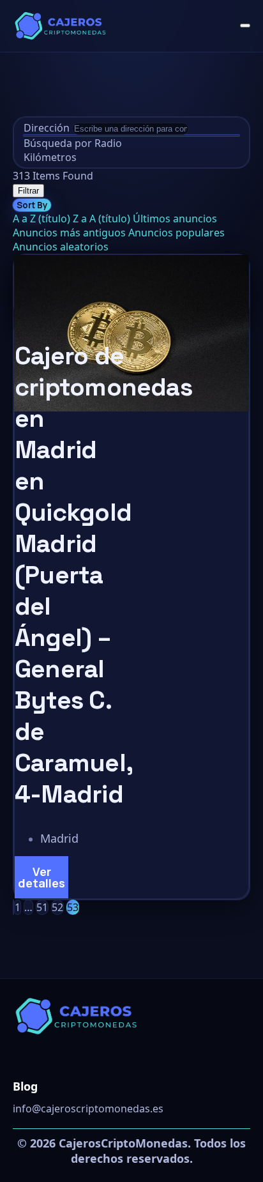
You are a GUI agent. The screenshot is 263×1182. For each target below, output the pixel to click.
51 (42, 907)
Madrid (59, 838)
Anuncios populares (176, 233)
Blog (25, 1086)
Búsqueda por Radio (73, 143)
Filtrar (28, 191)
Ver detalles (41, 877)
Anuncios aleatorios (61, 247)
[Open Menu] (245, 25)
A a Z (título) (41, 218)
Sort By (32, 205)
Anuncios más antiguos (69, 233)
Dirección (47, 128)
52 (57, 907)
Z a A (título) (101, 218)
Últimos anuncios (175, 218)
